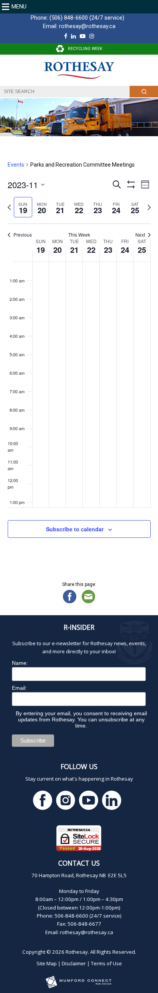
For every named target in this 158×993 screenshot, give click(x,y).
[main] (79, 358)
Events (16, 165)
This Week (79, 235)
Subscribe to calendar (75, 529)
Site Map (46, 963)
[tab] (23, 207)
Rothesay (77, 951)
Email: (19, 688)
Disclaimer (74, 963)
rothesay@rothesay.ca (87, 26)
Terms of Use (106, 963)
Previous (22, 235)
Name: (20, 663)
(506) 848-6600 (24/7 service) (86, 17)
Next (140, 235)
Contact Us (79, 863)
